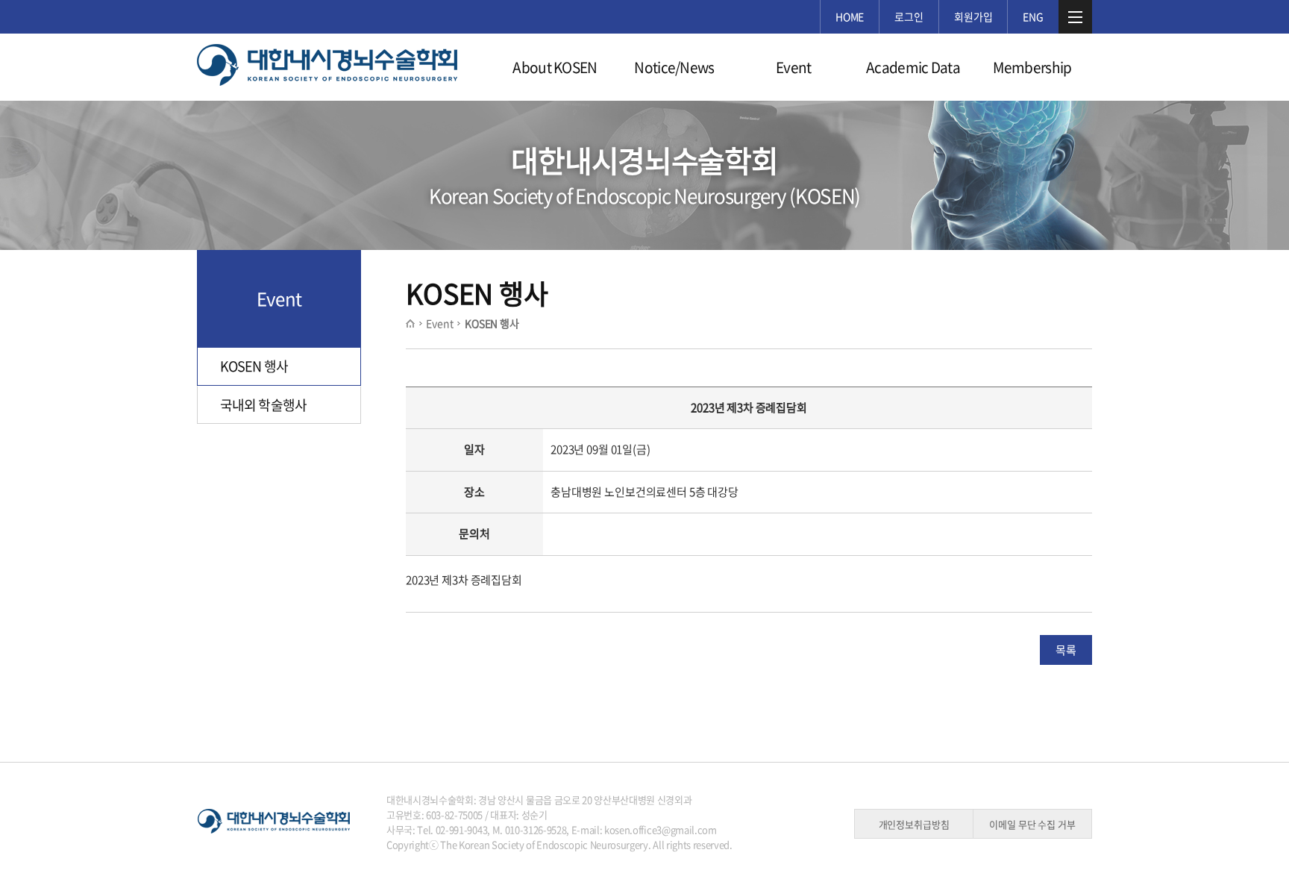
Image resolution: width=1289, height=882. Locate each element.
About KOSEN (555, 67)
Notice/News (674, 67)
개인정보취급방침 (914, 824)
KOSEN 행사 (254, 366)
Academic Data (913, 67)
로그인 (908, 16)
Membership (1032, 67)
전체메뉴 (1075, 17)
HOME (849, 16)
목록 (1066, 650)
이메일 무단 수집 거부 (1032, 824)
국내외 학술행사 (263, 405)
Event (794, 67)
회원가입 (973, 16)
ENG (1033, 16)
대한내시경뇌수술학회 (327, 66)
